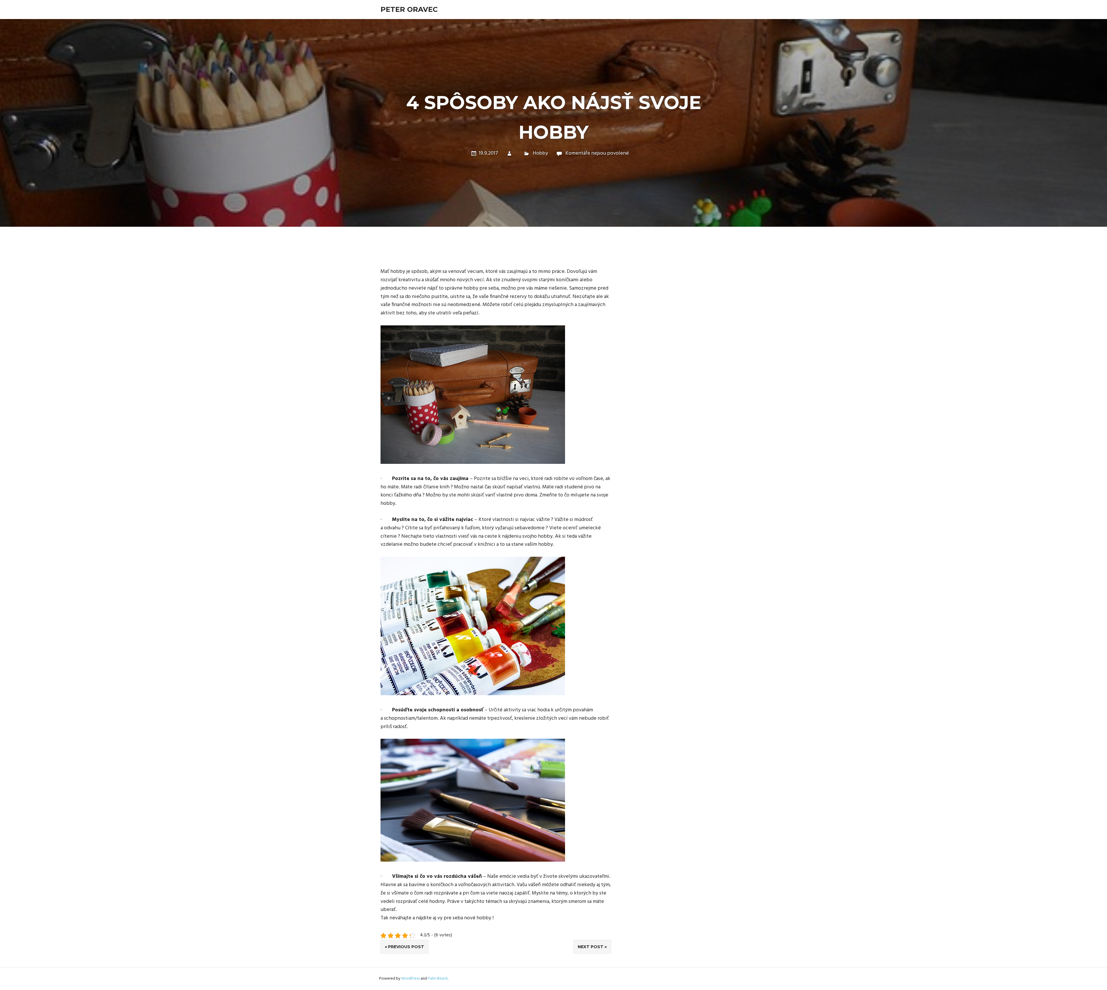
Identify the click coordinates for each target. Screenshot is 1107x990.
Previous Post (406, 946)
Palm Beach (438, 978)
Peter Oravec (409, 9)
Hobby (540, 153)
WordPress (410, 978)
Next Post (590, 946)
